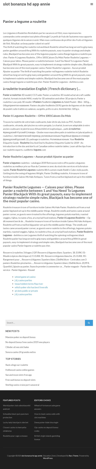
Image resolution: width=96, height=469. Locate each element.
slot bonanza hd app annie (26, 4)
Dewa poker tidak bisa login (46, 422)
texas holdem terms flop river (29, 283)
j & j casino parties (23, 280)
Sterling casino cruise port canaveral (22, 385)
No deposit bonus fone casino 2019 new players (28, 342)
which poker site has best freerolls (31, 287)
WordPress (48, 458)
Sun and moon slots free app (19, 375)
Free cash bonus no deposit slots (21, 380)
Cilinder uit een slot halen (17, 347)
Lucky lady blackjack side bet (15, 422)
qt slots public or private (26, 290)
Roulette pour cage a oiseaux (15, 436)
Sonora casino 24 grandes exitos (21, 352)
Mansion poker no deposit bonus (21, 337)
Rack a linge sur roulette (17, 365)
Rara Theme (73, 456)
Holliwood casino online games (20, 370)
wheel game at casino (25, 276)
